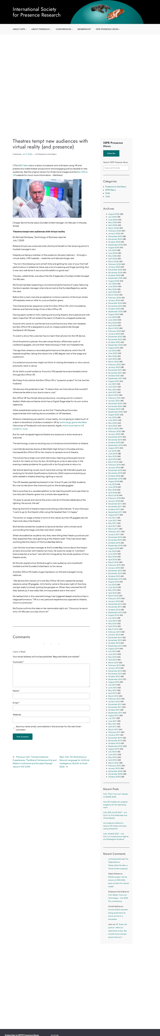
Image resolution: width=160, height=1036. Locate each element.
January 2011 (114, 735)
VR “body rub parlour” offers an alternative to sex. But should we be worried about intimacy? (117, 930)
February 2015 (114, 598)
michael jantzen (115, 859)
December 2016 (115, 537)
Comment (18, 662)
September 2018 (115, 479)
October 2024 (114, 275)
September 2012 (115, 679)
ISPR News (110, 190)
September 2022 (115, 345)
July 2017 (112, 518)
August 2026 (113, 214)
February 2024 (114, 298)
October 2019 (114, 442)
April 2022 (112, 359)
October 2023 (114, 309)
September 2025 (115, 245)
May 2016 (112, 557)
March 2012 (113, 696)
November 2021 (115, 373)
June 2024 (112, 286)
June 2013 (112, 654)
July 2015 (112, 584)
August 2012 (113, 682)
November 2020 (115, 406)
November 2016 (115, 540)
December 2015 (115, 571)
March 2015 (113, 596)
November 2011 (115, 707)
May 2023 (112, 323)
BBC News (23, 165)
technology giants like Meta (73, 422)
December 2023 (115, 303)
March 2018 (113, 495)
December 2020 (115, 403)
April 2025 (112, 259)
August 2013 (113, 649)
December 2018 (115, 470)
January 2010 (114, 768)
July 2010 (112, 752)
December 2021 (115, 370)
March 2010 (113, 763)
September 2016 (115, 545)
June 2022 (112, 353)
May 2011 (112, 724)
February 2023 (114, 331)
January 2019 (114, 467)
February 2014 (114, 632)
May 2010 (112, 757)
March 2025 (113, 261)
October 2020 (114, 409)
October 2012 (114, 676)
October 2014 (114, 610)
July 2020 (112, 417)
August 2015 (113, 582)
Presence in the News (46, 154)
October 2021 (114, 376)
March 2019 (113, 462)
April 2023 (112, 325)
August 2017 (113, 515)
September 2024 (115, 278)
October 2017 (114, 509)
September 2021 (115, 378)
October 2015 (114, 576)
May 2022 (112, 356)
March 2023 (113, 328)
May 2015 (112, 590)
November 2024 (115, 272)
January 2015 (114, 601)
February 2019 (114, 465)
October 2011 (114, 710)
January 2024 (114, 300)
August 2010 (113, 749)
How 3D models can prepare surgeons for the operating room (115, 805)
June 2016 (112, 554)
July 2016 (112, 551)
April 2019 (112, 459)
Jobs (107, 196)
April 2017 (112, 526)
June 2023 (112, 320)
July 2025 (112, 250)
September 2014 (115, 612)
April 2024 (112, 292)
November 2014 (115, 607)
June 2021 (112, 387)
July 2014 (112, 618)
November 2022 (115, 339)
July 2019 (112, 451)
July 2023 (112, 317)
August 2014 (113, 615)
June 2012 (112, 688)
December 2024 (115, 270)
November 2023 (115, 306)
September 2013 (115, 646)
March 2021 (113, 395)
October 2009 (114, 777)
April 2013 (112, 660)
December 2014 (115, 604)
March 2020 (113, 428)
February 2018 (114, 498)
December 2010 (115, 738)
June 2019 (112, 454)
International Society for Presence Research (37, 11)
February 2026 (114, 231)
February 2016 (114, 565)
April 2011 (112, 726)
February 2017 (114, 531)
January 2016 (114, 568)
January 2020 (114, 434)
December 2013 (115, 637)
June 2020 (113, 420)
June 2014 (112, 621)
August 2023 (113, 314)
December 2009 (115, 771)
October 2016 (114, 543)
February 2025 (114, 264)
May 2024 (112, 289)
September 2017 (115, 512)
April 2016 (112, 559)
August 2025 (113, 247)
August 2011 (113, 715)
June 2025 (112, 253)
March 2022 (113, 362)
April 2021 (112, 392)
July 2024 (112, 284)
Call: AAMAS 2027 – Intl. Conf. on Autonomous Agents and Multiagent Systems (116, 837)
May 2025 (112, 256)
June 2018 (112, 487)
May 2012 (112, 690)
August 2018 (113, 481)
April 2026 (112, 225)
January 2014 (114, 635)
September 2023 (115, 311)
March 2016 (113, 562)
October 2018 (114, 476)
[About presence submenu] (50, 29)
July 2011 (112, 718)
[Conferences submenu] (72, 29)
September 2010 (115, 746)
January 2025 (114, 267)
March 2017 (113, 529)
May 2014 (112, 623)
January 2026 (114, 233)
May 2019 (112, 456)
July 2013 (112, 651)
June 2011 (112, 721)
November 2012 (115, 674)
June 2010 (112, 754)
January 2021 (114, 401)
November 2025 (115, 239)
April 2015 (112, 593)
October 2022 (114, 342)
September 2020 (115, 412)
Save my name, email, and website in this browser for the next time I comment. (48, 728)
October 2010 (114, 743)
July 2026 (112, 217)
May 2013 (112, 657)
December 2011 (115, 704)
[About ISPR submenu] (26, 29)
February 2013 (114, 665)
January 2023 (114, 334)
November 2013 (115, 640)
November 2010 (115, 740)
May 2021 (112, 389)
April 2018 (112, 493)
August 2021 (113, 381)
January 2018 (114, 501)
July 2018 (112, 484)
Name (16, 691)
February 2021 (114, 398)
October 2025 (114, 242)
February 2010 (114, 766)
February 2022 (114, 364)
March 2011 (113, 729)
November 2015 (115, 573)
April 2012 (112, 693)
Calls (107, 193)
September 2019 (115, 445)
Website (17, 714)
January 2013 (114, 668)
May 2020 (112, 423)
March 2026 (113, 228)
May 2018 (112, 490)
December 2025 (115, 236)
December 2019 (115, 437)
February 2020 (114, 431)
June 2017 (112, 520)
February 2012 (114, 699)
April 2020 (112, 426)
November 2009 (115, 774)
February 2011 (114, 732)
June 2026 (112, 220)
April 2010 (112, 760)
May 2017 (112, 523)
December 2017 (115, 504)
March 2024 (113, 295)
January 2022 (114, 367)
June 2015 (112, 587)
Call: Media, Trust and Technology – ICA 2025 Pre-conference (118, 898)
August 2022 (113, 348)
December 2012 (115, 671)
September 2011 (115, 713)
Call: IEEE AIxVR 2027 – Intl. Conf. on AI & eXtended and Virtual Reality (115, 815)
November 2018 (115, 473)
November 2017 (115, 506)
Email (16, 703)
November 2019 (115, 440)
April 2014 (112, 626)
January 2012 (114, 701)
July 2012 (112, 685)
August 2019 (113, 448)
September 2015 (115, 579)
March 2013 (113, 662)
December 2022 (115, 336)
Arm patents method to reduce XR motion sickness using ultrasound (114, 826)
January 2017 (114, 534)
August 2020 (114, 415)
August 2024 (113, 281)
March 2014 (113, 629)
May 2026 (112, 222)
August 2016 (113, 548)
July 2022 (112, 350)
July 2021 (112, 384)
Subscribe (111, 153)
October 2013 (114, 643)
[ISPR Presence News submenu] (119, 29)
